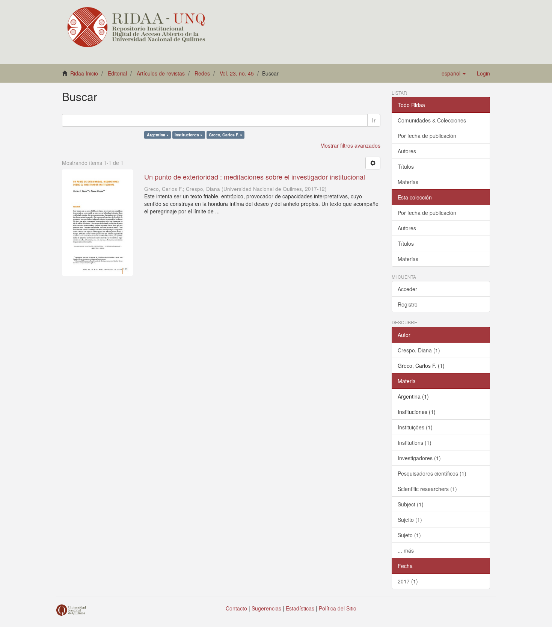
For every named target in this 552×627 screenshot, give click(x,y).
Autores (407, 151)
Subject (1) (411, 504)
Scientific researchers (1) (427, 489)
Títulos (406, 166)
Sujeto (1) (409, 535)
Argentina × (158, 134)
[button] (453, 73)
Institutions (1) (414, 442)
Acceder (407, 289)
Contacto (236, 608)
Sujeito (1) (410, 519)
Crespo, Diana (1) (419, 350)
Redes (202, 73)
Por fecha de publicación (427, 135)
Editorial (117, 73)
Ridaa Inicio (84, 73)
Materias (408, 182)
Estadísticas (300, 608)
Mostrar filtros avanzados (350, 145)
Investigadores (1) (419, 458)
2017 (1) (408, 581)
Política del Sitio (337, 608)
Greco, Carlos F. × (225, 134)
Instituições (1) (415, 427)
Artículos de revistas (161, 73)
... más (406, 550)
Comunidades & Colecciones (432, 120)
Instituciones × (188, 134)
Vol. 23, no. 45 (237, 73)
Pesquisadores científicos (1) (432, 473)
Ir (374, 120)
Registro (408, 304)
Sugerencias (266, 608)
